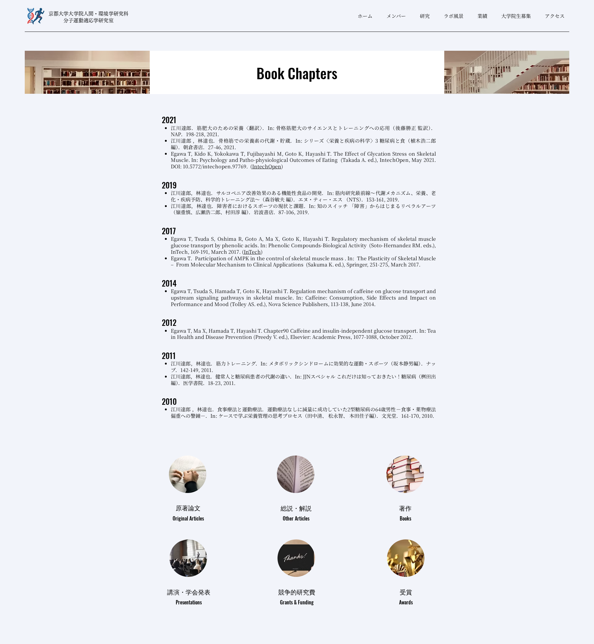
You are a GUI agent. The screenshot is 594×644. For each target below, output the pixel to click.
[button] (422, 16)
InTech (252, 251)
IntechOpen (266, 166)
